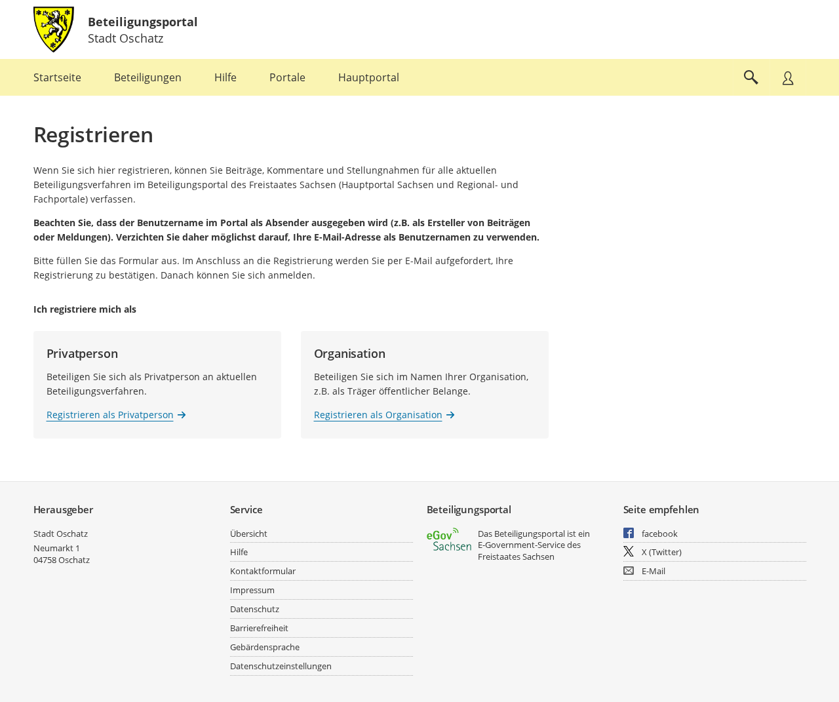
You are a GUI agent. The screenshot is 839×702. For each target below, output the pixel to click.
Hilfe (239, 552)
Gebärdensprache (265, 647)
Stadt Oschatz (60, 533)
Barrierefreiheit (259, 628)
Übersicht (248, 533)
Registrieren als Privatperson (110, 414)
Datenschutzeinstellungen (281, 666)
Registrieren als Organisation (378, 414)
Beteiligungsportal (143, 21)
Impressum (252, 590)
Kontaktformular (263, 571)
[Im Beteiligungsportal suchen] (751, 77)
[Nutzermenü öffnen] (788, 77)
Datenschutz (254, 609)
